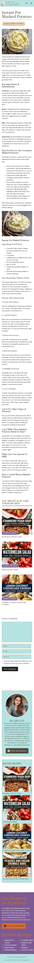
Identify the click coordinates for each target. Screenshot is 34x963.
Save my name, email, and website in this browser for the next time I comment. (18, 662)
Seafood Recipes (11, 950)
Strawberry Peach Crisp (12, 537)
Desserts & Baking (9, 533)
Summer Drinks (27, 950)
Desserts (25, 947)
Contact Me (25, 960)
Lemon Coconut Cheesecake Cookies (14, 603)
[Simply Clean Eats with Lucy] (10, 3)
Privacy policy (16, 960)
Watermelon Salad (10, 570)
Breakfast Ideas (27, 940)
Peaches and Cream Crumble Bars (15, 879)
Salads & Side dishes (10, 566)
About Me (8, 960)
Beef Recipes (9, 947)
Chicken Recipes (11, 945)
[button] (26, 3)
